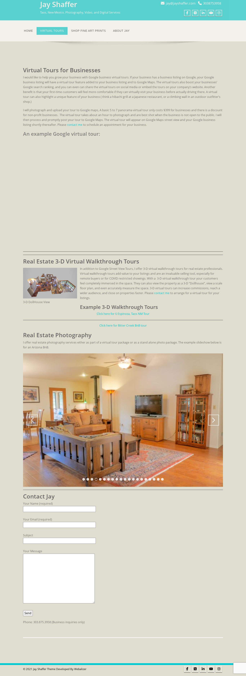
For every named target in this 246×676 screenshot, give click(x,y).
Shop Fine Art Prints (88, 30)
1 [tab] (83, 479)
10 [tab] (121, 479)
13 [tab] (133, 479)
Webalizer (80, 669)
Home (28, 30)
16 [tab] (145, 479)
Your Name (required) (38, 504)
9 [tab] (116, 479)
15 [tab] (141, 479)
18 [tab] (154, 479)
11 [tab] (125, 479)
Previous (32, 420)
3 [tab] (92, 479)
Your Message (32, 551)
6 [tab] (104, 479)
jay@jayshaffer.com (181, 3)
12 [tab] (129, 479)
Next (213, 420)
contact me (74, 125)
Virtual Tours (52, 30)
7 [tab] (108, 479)
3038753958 (212, 3)
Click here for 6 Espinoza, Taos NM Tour (123, 314)
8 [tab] (112, 479)
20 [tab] (162, 479)
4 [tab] (96, 479)
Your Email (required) (37, 519)
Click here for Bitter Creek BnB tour (123, 325)
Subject (28, 535)
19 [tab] (158, 479)
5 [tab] (100, 479)
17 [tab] (150, 479)
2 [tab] (87, 479)
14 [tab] (137, 479)
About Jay (121, 30)
